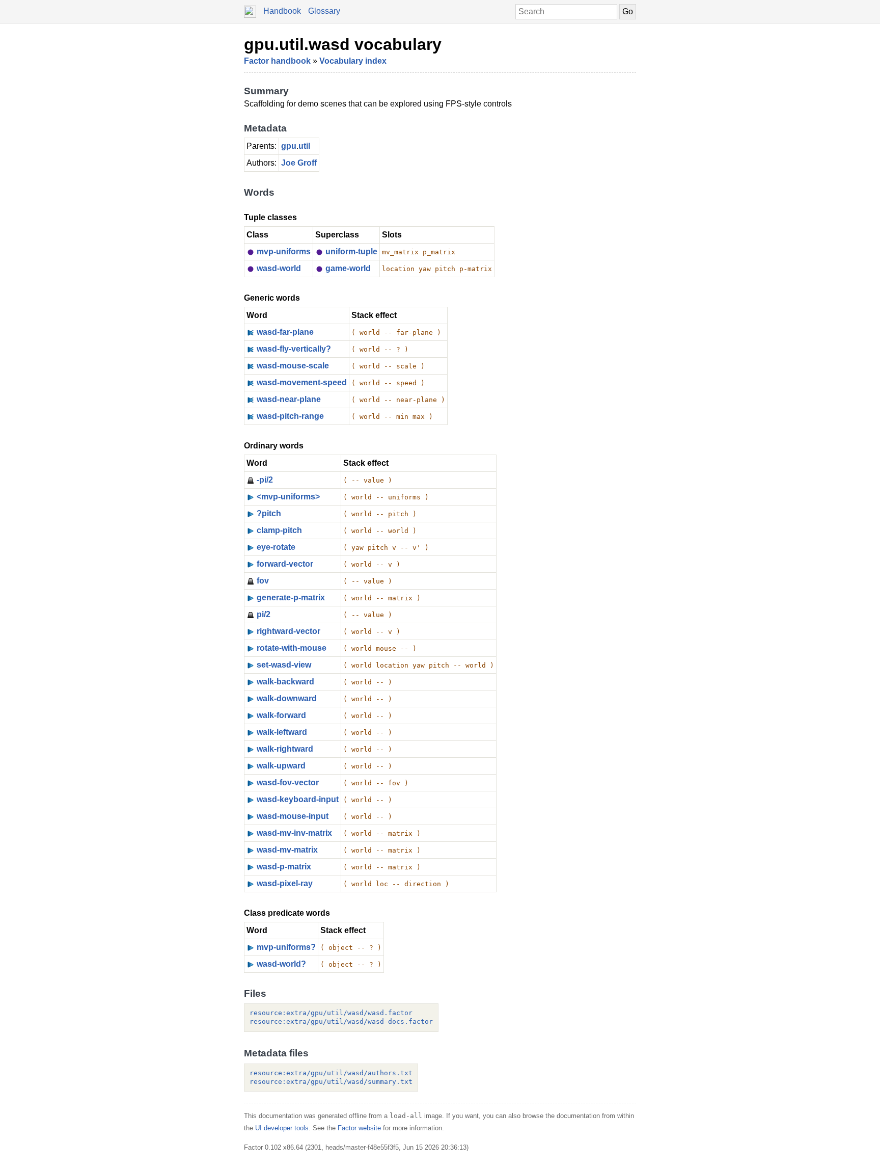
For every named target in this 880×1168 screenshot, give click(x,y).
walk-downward (287, 698)
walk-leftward (282, 732)
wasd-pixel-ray (285, 883)
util (304, 146)
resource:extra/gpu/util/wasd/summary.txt (331, 1081)
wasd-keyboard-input (298, 799)
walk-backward (285, 681)
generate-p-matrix (291, 597)
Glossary (324, 11)
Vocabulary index (353, 61)
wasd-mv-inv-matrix (294, 833)
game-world (348, 268)
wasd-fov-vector (288, 782)
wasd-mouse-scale (293, 365)
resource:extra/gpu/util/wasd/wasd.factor (331, 1013)
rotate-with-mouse (291, 648)
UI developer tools (282, 1128)
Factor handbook (277, 61)
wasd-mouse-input (292, 816)
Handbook (282, 11)
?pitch (269, 513)
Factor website (359, 1128)
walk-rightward (285, 749)
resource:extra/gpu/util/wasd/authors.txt (331, 1073)
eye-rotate (276, 547)
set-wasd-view (284, 664)
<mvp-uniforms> (288, 496)
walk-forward (281, 715)
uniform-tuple (351, 251)
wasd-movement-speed (302, 382)
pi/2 (263, 614)
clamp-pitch (279, 530)
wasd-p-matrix (284, 866)
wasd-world (279, 268)
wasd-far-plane (285, 332)
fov (263, 580)
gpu (288, 146)
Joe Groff (299, 162)
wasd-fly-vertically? (294, 348)
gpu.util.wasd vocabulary (343, 44)
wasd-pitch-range (290, 416)
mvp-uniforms (284, 251)
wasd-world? (281, 964)
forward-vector (285, 564)
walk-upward (281, 765)
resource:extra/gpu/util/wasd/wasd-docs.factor (341, 1021)
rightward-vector (288, 631)
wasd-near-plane (289, 399)
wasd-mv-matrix (287, 849)
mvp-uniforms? (286, 947)
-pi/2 (265, 479)
